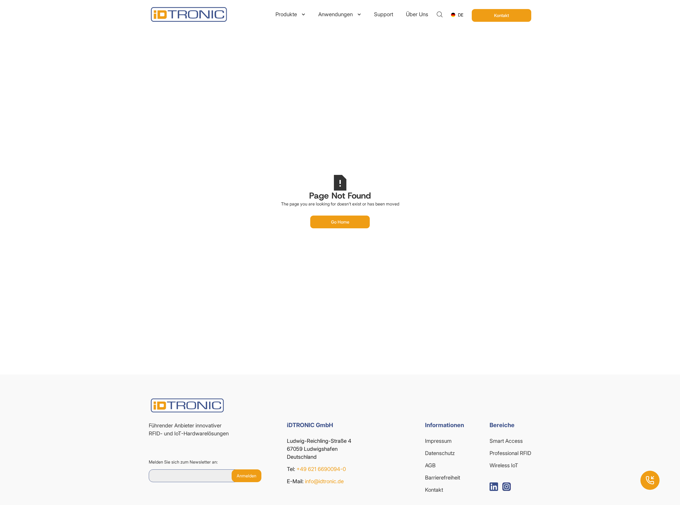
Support (383, 14)
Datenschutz (440, 453)
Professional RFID (510, 453)
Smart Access (506, 441)
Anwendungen (335, 14)
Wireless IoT (504, 465)
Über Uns (417, 14)
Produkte (286, 14)
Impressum (438, 441)
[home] (180, 14)
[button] (290, 14)
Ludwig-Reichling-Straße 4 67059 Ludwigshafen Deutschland (320, 449)
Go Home (340, 222)
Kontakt (434, 490)
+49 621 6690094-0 (321, 469)
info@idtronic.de (324, 481)
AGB (430, 465)
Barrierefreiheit (442, 477)
